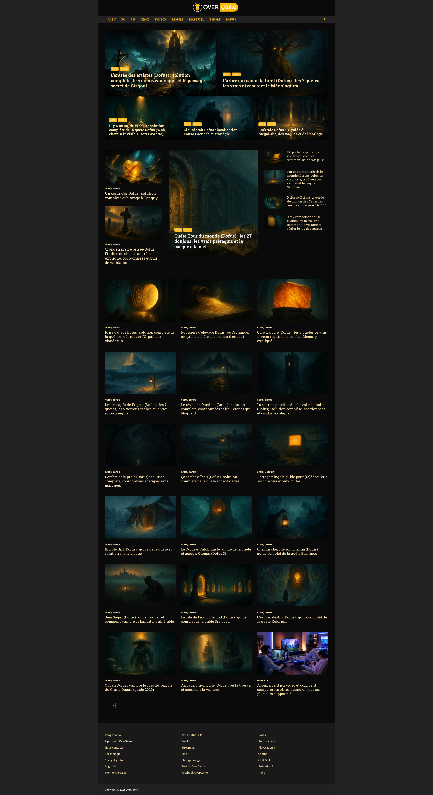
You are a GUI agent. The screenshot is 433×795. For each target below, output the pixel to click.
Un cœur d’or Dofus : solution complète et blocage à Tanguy (131, 195)
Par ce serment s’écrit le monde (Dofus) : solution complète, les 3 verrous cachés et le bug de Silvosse (305, 179)
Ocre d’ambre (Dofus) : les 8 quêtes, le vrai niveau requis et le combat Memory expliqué (291, 336)
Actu (112, 19)
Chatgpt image (190, 760)
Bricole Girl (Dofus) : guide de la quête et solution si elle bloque (138, 551)
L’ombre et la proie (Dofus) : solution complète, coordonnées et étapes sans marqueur (136, 481)
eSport (215, 19)
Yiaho (261, 772)
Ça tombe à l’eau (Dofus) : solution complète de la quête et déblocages (210, 478)
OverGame (132, 789)
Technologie (112, 754)
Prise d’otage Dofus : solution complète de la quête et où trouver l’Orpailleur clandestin (140, 336)
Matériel (196, 19)
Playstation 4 (266, 747)
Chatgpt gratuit (115, 760)
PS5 (132, 19)
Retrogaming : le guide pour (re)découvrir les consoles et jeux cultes (292, 478)
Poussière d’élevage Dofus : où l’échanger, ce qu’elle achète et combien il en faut (215, 334)
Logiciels (110, 766)
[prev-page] (107, 705)
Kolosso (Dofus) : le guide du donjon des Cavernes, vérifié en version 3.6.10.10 (306, 201)
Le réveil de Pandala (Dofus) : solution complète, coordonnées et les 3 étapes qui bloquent (215, 408)
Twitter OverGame (193, 766)
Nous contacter (114, 747)
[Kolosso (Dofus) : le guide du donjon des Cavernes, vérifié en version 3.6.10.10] (274, 198)
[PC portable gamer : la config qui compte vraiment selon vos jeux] (274, 153)
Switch (161, 19)
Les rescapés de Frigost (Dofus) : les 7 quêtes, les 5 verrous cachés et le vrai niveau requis (136, 408)
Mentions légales (115, 772)
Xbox (145, 19)
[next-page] (113, 705)
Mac (184, 754)
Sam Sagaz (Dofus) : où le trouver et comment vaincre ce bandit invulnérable (139, 619)
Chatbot (263, 754)
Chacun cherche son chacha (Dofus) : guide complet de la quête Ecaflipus (288, 551)
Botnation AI (266, 766)
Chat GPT (264, 760)
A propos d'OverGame (118, 741)
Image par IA (113, 735)
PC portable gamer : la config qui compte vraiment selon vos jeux (305, 156)
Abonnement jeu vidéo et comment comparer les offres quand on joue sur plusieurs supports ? (289, 689)
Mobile (178, 19)
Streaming (188, 747)
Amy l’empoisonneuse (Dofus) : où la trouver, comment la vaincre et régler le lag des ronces (304, 223)
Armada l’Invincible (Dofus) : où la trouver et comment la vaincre (216, 687)
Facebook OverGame (194, 772)
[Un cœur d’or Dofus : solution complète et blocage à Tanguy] (133, 167)
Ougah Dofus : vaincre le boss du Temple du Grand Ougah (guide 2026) (139, 687)
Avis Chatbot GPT (192, 735)
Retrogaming (266, 741)
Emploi (185, 741)
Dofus (231, 19)
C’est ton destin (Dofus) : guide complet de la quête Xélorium (292, 619)
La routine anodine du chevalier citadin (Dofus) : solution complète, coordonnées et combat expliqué (291, 408)
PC (123, 19)
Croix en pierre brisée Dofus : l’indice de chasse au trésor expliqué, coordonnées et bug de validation (131, 256)
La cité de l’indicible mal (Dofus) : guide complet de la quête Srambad (214, 619)
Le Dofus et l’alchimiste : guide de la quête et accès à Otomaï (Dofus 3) (216, 551)
